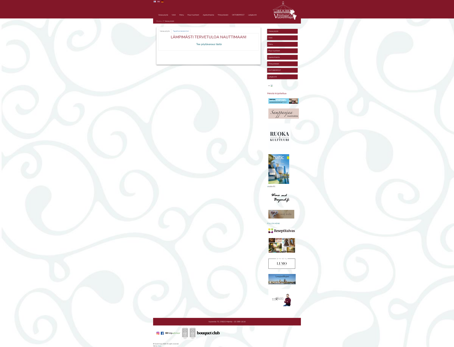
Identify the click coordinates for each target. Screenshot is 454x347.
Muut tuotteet (193, 15)
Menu (181, 15)
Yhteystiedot (223, 15)
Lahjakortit (252, 15)
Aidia (159, 346)
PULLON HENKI (273, 223)
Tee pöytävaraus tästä (209, 44)
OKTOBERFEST (238, 15)
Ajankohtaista (208, 15)
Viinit (174, 15)
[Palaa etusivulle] (285, 10)
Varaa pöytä (163, 15)
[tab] (164, 31)
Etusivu (159, 21)
